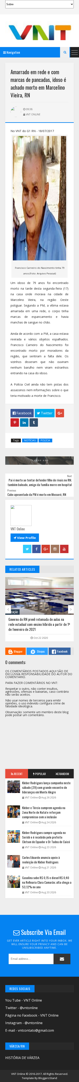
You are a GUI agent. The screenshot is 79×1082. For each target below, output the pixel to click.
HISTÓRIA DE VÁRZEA (22, 1057)
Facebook (62, 651)
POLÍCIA (45, 440)
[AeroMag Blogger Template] (39, 30)
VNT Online (18, 1074)
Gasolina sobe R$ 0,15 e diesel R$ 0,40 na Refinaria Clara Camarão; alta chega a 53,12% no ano (46, 882)
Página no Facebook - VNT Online (32, 1015)
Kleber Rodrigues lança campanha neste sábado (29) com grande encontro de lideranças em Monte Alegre (46, 787)
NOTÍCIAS (30, 440)
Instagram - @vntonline (24, 1023)
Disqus (41, 651)
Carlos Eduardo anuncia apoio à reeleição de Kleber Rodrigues (41, 859)
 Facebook (22, 413)
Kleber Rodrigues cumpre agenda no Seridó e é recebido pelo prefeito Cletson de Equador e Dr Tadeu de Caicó (46, 837)
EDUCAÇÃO (12, 612)
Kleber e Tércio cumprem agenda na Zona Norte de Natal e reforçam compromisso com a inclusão (43, 812)
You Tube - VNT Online (23, 1000)
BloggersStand (47, 1078)
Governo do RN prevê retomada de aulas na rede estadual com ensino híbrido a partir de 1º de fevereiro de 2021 (39, 624)
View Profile (25, 538)
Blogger (18, 651)
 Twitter (44, 413)
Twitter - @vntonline (21, 1008)
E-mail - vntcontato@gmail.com (29, 1030)
